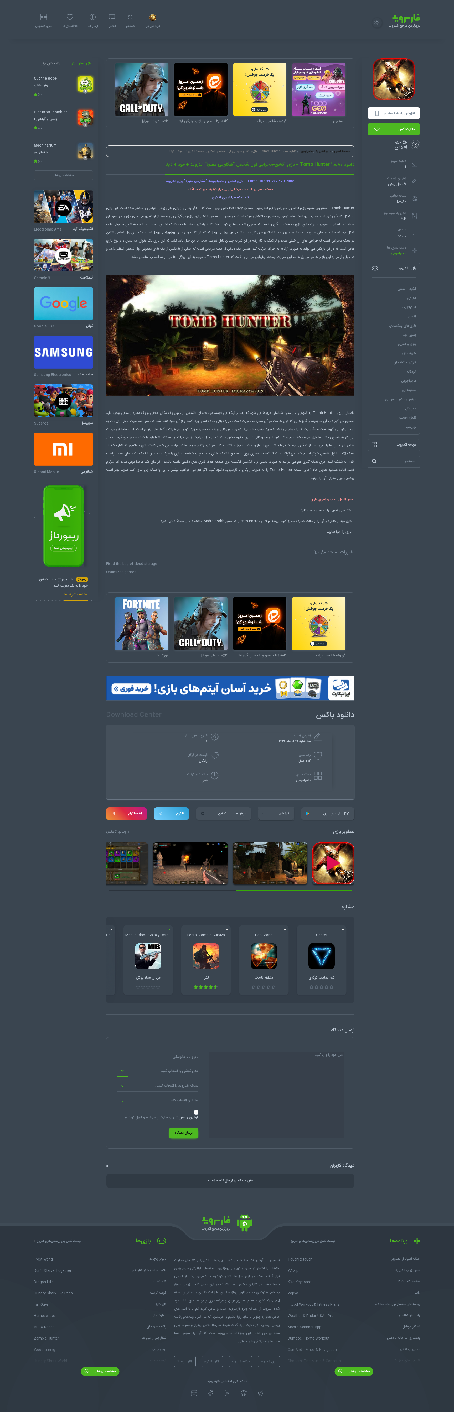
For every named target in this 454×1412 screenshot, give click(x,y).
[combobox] (157, 1071)
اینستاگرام (135, 814)
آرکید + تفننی (407, 289)
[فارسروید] (227, 1224)
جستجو (130, 26)
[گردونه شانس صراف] (260, 89)
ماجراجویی (398, 253)
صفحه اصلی (342, 151)
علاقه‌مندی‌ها (70, 26)
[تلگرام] (260, 1393)
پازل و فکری (407, 344)
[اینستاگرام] (194, 1393)
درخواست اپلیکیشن (232, 814)
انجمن (112, 26)
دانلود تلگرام (212, 1361)
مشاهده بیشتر (359, 1371)
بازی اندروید (323, 151)
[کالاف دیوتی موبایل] (141, 89)
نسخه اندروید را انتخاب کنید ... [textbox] (175, 1086)
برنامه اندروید (240, 1361)
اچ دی (411, 298)
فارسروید (231, 470)
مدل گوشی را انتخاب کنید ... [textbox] (177, 1071)
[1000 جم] (318, 89)
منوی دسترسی (43, 26)
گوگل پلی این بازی (336, 814)
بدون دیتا (409, 335)
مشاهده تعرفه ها (76, 595)
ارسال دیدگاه (184, 1133)
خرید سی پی (152, 26)
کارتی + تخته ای (404, 362)
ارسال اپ (93, 26)
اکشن (412, 316)
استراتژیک (409, 307)
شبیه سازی (408, 353)
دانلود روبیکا (185, 1361)
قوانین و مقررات (186, 1117)
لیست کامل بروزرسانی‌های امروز (313, 1241)
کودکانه (411, 371)
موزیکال (410, 408)
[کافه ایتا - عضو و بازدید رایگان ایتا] (201, 89)
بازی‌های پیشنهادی (402, 325)
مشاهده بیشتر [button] (63, 175)
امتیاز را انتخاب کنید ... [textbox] (182, 1100)
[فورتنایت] (141, 623)
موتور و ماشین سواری (400, 399)
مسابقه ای (409, 390)
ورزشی (411, 427)
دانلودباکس (406, 129)
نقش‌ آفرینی (407, 417)
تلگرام (180, 814)
